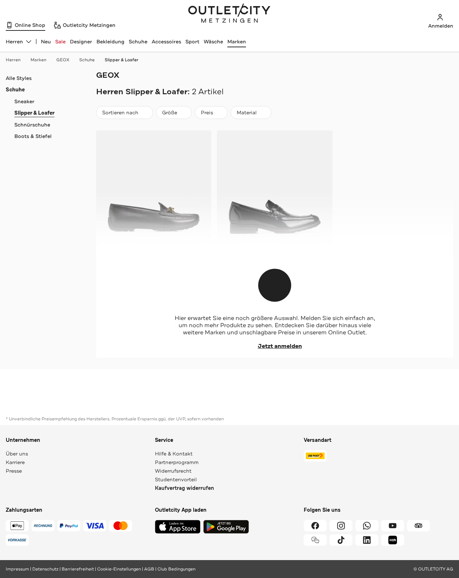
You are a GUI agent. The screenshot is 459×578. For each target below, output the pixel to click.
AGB (149, 569)
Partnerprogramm (177, 462)
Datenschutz (45, 569)
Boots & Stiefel (33, 136)
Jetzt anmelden (280, 346)
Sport (192, 41)
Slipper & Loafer (121, 60)
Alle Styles (19, 78)
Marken (236, 41)
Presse (14, 471)
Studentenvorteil (176, 479)
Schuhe (138, 41)
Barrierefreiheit (78, 569)
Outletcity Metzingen (229, 14)
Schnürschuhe (32, 124)
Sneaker (24, 101)
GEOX (62, 60)
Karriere (15, 462)
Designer (81, 41)
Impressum (17, 569)
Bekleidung (110, 41)
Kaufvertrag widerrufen (184, 488)
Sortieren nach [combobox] (120, 114)
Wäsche (213, 41)
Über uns (17, 453)
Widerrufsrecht (173, 471)
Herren (13, 60)
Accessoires (166, 41)
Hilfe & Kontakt (174, 453)
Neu (46, 41)
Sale (60, 41)
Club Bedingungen (176, 569)
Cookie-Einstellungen (119, 569)
